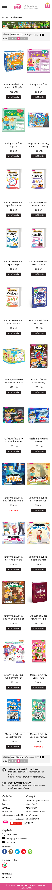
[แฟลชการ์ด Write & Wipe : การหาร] (38, 179)
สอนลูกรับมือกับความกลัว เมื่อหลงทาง (38, 558)
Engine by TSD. (26, 888)
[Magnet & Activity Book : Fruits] (38, 651)
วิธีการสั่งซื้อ (30, 800)
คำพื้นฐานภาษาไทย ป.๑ (38, 86)
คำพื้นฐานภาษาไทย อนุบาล (13, 145)
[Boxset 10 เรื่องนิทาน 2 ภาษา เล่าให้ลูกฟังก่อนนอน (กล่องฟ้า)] (13, 61)
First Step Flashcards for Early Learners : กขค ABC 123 (13, 381)
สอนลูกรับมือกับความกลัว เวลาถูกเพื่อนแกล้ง (13, 617)
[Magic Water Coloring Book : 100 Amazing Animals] (38, 120)
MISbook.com (23, 885)
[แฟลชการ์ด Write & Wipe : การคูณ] (13, 238)
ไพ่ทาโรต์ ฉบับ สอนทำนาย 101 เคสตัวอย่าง (38, 617)
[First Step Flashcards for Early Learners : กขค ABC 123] (13, 356)
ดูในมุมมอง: (30, 34)
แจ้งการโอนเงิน (32, 804)
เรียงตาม (6, 34)
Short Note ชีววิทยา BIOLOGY (38, 322)
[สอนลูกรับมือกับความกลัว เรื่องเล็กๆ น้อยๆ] (38, 474)
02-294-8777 (12, 834)
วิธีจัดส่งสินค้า (31, 808)
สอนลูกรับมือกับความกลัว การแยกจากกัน (13, 558)
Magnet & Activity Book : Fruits (38, 676)
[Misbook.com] (26, 6)
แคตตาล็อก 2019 (32, 819)
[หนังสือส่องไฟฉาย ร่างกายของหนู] (38, 356)
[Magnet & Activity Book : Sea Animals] (38, 710)
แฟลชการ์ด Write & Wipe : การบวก (13, 322)
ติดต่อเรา (5, 804)
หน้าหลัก (5, 17)
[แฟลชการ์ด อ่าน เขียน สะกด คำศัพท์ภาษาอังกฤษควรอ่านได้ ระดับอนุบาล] (13, 651)
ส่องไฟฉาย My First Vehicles (38, 440)
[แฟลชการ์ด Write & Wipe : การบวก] (13, 297)
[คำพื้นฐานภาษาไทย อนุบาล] (13, 120)
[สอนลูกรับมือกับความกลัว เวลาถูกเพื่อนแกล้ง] (13, 592)
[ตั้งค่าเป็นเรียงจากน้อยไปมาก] (22, 34)
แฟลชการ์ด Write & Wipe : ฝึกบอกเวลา (13, 204)
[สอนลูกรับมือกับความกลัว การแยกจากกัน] (13, 533)
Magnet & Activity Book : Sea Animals (38, 735)
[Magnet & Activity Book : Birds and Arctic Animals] (13, 710)
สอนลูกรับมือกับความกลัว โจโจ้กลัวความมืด (13, 499)
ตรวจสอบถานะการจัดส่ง (35, 811)
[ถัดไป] (26, 38)
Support (29, 822)
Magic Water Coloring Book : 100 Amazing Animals (38, 145)
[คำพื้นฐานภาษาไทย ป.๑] (38, 61)
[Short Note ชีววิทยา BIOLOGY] (38, 297)
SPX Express (7, 877)
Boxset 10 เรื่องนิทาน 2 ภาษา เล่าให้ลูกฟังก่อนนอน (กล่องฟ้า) (13, 86)
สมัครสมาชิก (7, 811)
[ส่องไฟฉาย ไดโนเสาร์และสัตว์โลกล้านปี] (13, 415)
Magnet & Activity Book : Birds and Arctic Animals (13, 735)
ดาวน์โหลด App (32, 815)
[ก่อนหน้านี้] (9, 38)
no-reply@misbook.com (17, 838)
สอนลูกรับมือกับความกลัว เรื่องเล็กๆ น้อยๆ (38, 499)
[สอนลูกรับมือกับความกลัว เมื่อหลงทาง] (38, 533)
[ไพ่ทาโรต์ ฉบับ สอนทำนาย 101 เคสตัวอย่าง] (38, 592)
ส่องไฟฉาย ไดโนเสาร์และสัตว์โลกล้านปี (13, 440)
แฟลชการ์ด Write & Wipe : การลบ (38, 263)
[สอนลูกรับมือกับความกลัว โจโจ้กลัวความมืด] (13, 474)
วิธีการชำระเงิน (43, 800)
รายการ (37, 34)
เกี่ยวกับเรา (6, 800)
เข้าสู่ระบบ (6, 808)
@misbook (11, 842)
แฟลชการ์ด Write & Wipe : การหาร (38, 204)
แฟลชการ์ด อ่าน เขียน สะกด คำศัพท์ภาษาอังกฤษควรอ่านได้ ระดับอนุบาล (13, 676)
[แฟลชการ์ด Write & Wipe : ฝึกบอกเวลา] (13, 179)
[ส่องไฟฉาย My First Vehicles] (38, 415)
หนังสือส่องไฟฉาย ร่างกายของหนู (39, 381)
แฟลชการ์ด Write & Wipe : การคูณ (13, 263)
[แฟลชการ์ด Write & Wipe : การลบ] (38, 238)
